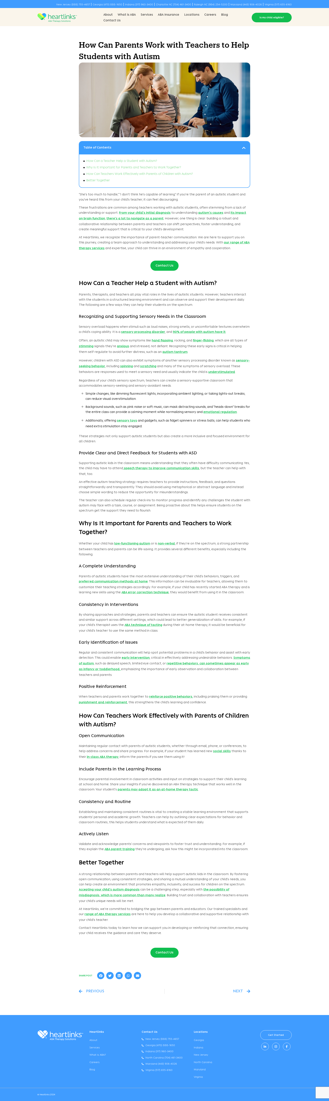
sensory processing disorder (143, 332)
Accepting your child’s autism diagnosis (109, 889)
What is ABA (127, 14)
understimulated (221, 372)
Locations (191, 14)
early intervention (136, 657)
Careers (210, 14)
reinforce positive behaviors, (171, 696)
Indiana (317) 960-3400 (139, 4)
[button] (244, 148)
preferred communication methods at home (113, 581)
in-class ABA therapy (102, 757)
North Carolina (203, 1062)
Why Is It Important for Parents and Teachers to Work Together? (133, 167)
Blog (224, 14)
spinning (126, 366)
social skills (222, 751)
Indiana (198, 1047)
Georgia (199, 1040)
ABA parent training (120, 849)
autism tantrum (175, 352)
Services (147, 14)
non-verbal (166, 543)
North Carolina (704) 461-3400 (164, 1058)
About (108, 14)
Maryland (200, 1069)
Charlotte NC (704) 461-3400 (173, 4)
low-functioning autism (132, 543)
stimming (86, 346)
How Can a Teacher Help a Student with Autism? (121, 161)
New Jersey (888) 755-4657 (73, 4)
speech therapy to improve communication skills (161, 468)
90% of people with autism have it (199, 332)
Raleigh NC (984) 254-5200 (211, 4)
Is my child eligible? (272, 17)
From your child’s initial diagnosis (145, 212)
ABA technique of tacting (143, 625)
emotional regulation (220, 412)
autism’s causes (210, 212)
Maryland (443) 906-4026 (246, 4)
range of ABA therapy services (108, 914)
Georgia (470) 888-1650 (107, 4)
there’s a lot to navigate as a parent (135, 218)
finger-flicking (203, 340)
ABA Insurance (168, 14)
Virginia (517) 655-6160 (278, 4)
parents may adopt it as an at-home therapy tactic (158, 789)
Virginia (198, 1077)
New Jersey (201, 1055)
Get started (276, 1035)
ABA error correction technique (145, 592)
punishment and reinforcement (103, 702)
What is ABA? (97, 1055)
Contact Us (112, 20)
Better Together (98, 180)
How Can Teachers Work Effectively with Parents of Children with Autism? (139, 174)
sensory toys (127, 420)
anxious (123, 346)
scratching (148, 366)
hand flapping (162, 340)
